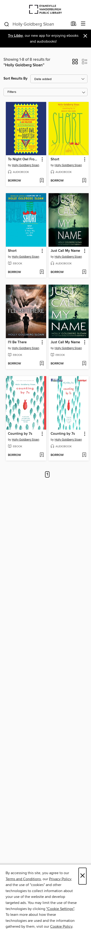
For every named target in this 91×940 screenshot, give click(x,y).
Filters (11, 92)
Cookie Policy (61, 926)
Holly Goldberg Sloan (25, 165)
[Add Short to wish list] (84, 181)
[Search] (7, 24)
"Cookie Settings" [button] (60, 908)
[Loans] (73, 24)
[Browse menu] (83, 24)
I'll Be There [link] (17, 342)
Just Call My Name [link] (65, 251)
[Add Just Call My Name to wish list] (84, 272)
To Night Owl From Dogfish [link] (24, 159)
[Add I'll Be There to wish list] (42, 364)
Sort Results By (16, 78)
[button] (75, 63)
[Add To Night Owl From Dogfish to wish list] (42, 181)
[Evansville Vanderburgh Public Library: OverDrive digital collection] (46, 9)
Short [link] (55, 159)
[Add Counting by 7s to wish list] (42, 455)
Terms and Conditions (23, 879)
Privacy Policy (60, 879)
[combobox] (36, 24)
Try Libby (15, 35)
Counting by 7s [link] (20, 434)
